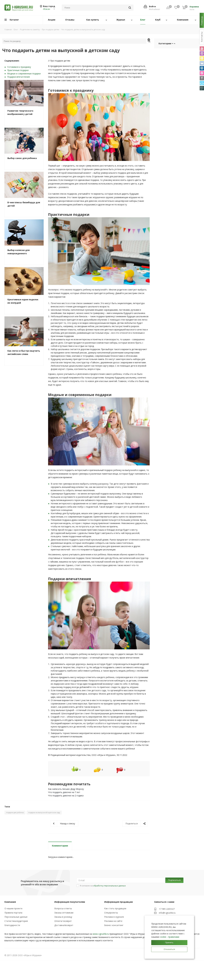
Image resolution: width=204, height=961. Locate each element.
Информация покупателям (69, 901)
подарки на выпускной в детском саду (44, 812)
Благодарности (12, 925)
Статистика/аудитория (16, 921)
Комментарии (60, 845)
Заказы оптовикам (63, 912)
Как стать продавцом (115, 908)
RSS (149, 40)
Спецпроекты (111, 912)
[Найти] (129, 8)
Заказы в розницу (63, 916)
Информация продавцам (118, 901)
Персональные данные (15, 916)
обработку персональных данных (109, 885)
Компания (10, 901)
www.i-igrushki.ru (101, 933)
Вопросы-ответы (63, 908)
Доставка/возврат (63, 925)
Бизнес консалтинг (113, 925)
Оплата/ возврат (63, 921)
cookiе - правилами (169, 936)
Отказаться (169, 949)
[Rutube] (202, 53)
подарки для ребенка (15, 812)
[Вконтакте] (202, 63)
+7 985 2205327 (167, 908)
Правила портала (13, 912)
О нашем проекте (13, 908)
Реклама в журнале (114, 916)
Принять (169, 942)
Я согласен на (103, 885)
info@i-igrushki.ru (167, 912)
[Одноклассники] (202, 58)
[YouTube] (202, 48)
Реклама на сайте (113, 921)
